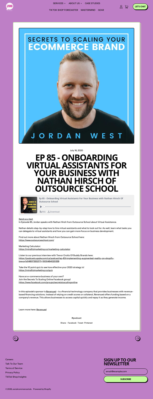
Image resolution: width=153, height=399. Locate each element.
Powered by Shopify (42, 389)
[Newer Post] (137, 338)
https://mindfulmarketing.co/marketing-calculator (44, 249)
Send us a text (26, 219)
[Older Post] (15, 338)
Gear (101, 10)
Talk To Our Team (14, 363)
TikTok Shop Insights (15, 377)
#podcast (76, 318)
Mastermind (88, 10)
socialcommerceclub (22, 389)
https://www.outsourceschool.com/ (36, 240)
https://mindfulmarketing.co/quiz (36, 270)
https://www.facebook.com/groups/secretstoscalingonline (48, 282)
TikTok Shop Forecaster (63, 10)
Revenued (51, 291)
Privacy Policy (12, 372)
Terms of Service (13, 368)
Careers (9, 359)
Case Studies (92, 3)
